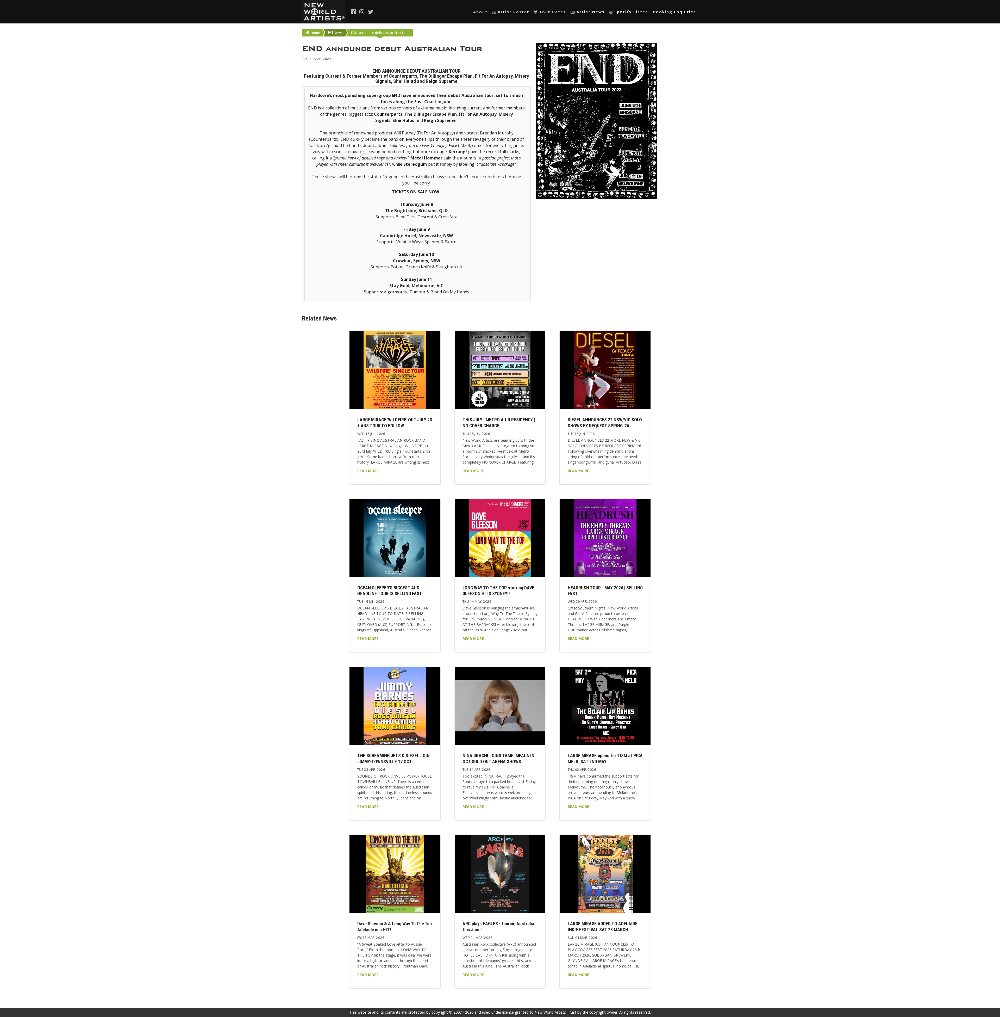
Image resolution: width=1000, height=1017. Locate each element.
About (480, 11)
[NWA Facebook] (354, 11)
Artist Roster (513, 11)
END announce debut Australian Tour (380, 32)
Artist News (591, 11)
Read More (368, 470)
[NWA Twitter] (371, 11)
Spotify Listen (631, 11)
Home (315, 32)
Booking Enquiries (674, 11)
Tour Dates (552, 11)
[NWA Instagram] (362, 11)
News (338, 32)
